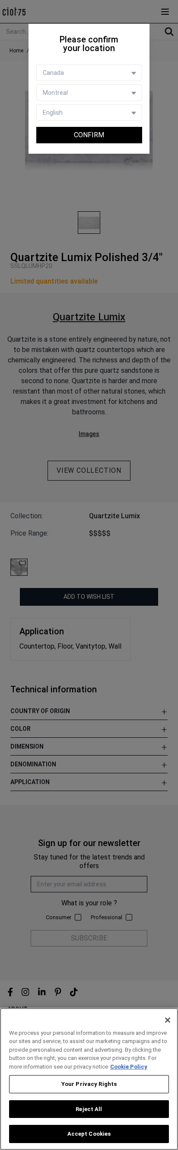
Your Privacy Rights (89, 1084)
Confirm (89, 135)
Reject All (89, 1109)
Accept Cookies (89, 1134)
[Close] (167, 1020)
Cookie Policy (128, 1066)
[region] (89, 1079)
